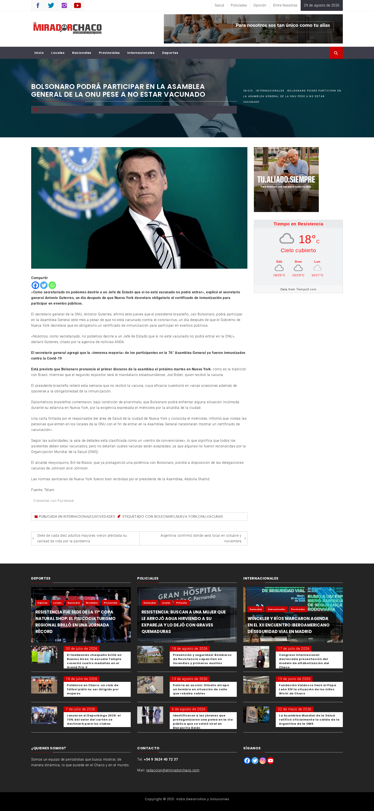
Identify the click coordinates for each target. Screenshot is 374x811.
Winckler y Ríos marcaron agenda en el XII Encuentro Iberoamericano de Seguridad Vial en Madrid (289, 625)
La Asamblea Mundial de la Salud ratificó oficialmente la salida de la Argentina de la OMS (309, 719)
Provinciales (109, 53)
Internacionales (141, 53)
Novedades (104, 516)
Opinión (259, 5)
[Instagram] (262, 760)
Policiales (239, 5)
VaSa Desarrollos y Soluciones (202, 799)
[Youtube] (270, 760)
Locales (57, 53)
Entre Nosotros (285, 5)
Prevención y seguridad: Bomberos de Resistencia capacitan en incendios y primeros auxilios (202, 659)
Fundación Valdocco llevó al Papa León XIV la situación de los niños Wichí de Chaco (307, 689)
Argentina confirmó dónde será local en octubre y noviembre (201, 538)
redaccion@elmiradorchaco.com (173, 770)
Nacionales (81, 53)
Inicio (39, 53)
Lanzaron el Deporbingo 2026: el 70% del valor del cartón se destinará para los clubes (94, 719)
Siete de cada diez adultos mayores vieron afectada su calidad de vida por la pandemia (82, 538)
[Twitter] (44, 285)
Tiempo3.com (306, 289)
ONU (202, 516)
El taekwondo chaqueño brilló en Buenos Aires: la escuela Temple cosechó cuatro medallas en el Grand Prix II (94, 661)
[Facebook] (35, 285)
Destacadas (150, 603)
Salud (219, 5)
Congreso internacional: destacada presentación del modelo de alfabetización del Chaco (304, 661)
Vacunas (215, 516)
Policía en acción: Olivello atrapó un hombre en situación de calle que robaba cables (201, 689)
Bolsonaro (164, 516)
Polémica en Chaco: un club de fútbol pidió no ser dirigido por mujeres (93, 689)
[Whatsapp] (52, 285)
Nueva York (187, 516)
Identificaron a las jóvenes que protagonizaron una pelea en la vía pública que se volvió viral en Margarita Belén (203, 721)
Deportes (170, 53)
